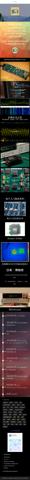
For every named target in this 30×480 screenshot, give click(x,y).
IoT (8, 407)
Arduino (11, 402)
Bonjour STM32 (6, 404)
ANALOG (5, 402)
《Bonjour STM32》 (22, 349)
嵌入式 (24, 414)
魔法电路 (5, 426)
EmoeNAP (15, 131)
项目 (25, 424)
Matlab (16, 407)
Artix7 (16, 402)
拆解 (14, 417)
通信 (12, 424)
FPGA (18, 404)
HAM (23, 404)
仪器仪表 (5, 414)
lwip (12, 407)
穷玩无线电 (13, 421)
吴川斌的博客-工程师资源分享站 (11, 463)
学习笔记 (15, 414)
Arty (20, 402)
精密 (24, 421)
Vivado (15, 412)
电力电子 (23, 419)
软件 (8, 424)
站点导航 (19, 421)
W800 (20, 412)
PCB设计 (11, 409)
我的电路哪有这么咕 (7, 417)
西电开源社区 (7, 457)
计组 (4, 424)
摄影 (18, 417)
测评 (18, 419)
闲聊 (16, 424)
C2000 (13, 404)
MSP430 (5, 409)
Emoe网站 (20, 331)
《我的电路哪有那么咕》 (18, 343)
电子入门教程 (6, 421)
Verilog (10, 412)
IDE (4, 407)
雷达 (20, 424)
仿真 (10, 414)
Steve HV (6, 459)
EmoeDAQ (15, 180)
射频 (20, 414)
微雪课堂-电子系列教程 (9, 461)
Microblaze (22, 407)
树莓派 (13, 419)
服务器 (9, 419)
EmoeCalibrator (15, 155)
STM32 (4, 412)
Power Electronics (19, 409)
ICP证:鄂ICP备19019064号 (10, 471)
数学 (4, 419)
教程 (23, 417)
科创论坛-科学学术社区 (9, 465)
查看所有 (6, 468)
